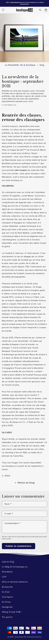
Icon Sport (7, 597)
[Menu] (3, 10)
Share (7, 476)
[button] (40, 10)
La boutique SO (20, 637)
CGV (4, 577)
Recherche (7, 587)
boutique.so (17, 180)
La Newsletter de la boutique (20, 65)
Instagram (7, 607)
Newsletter (7, 572)
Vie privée (7, 617)
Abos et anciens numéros (15, 582)
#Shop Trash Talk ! (12, 612)
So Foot (6, 592)
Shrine (38, 637)
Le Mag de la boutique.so (15, 567)
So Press (6, 602)
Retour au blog (26, 482)
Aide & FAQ (8, 562)
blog (42, 65)
